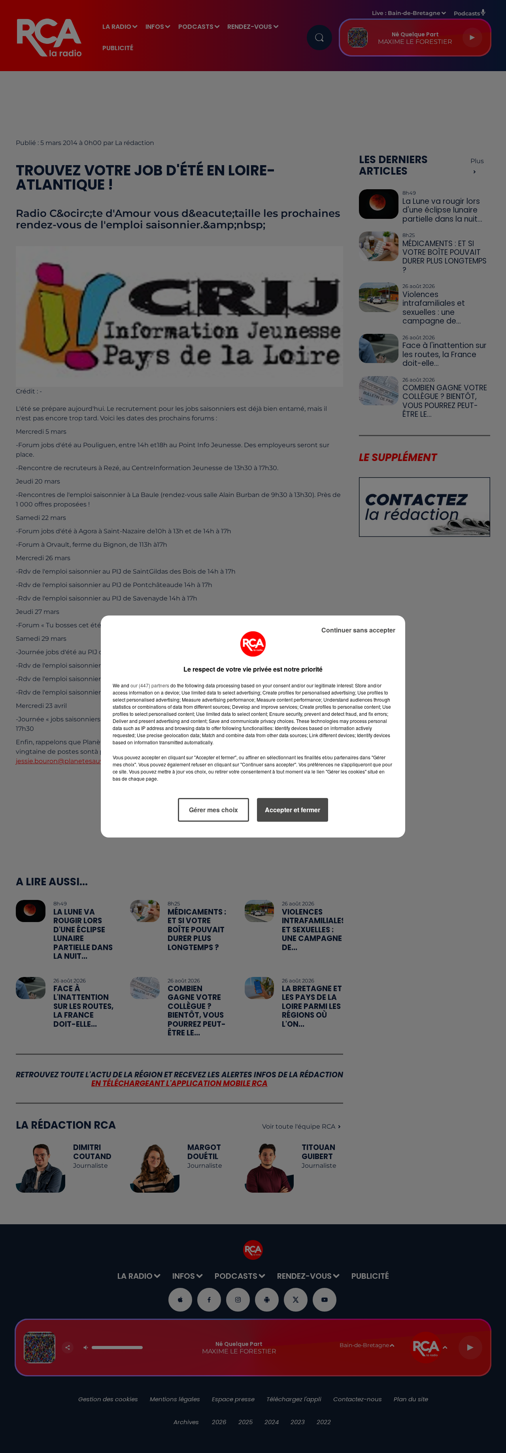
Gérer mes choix (213, 809)
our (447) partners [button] (149, 685)
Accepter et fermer (292, 809)
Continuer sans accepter (358, 629)
